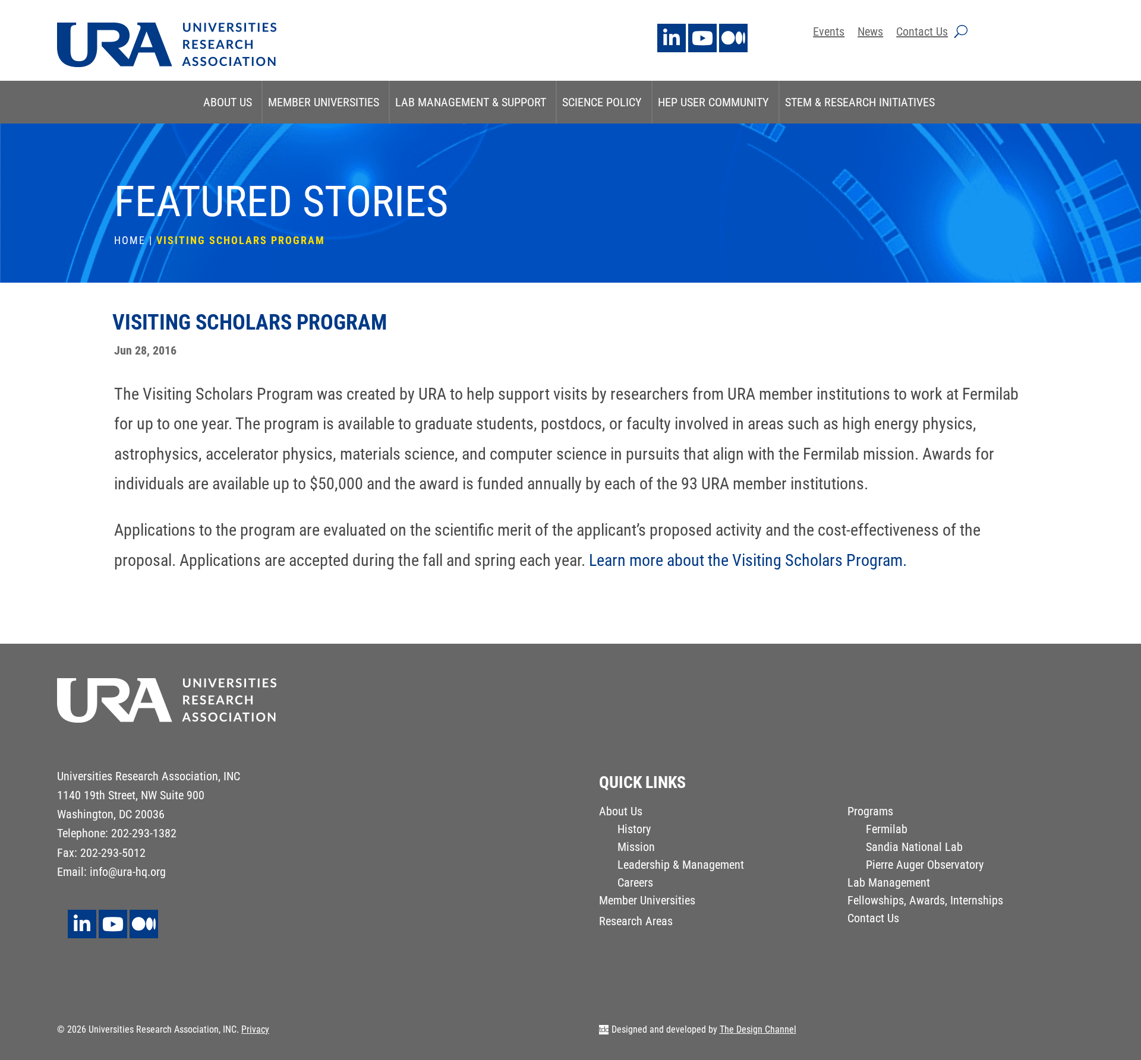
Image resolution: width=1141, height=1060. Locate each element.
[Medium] (733, 38)
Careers (635, 884)
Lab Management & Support (470, 102)
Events (828, 33)
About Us (227, 102)
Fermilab (886, 830)
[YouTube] (702, 38)
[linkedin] (671, 38)
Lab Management (888, 884)
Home (130, 240)
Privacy (255, 1029)
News (870, 33)
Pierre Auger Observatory (925, 866)
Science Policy (602, 102)
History (634, 830)
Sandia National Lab (914, 848)
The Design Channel (758, 1029)
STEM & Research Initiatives (860, 102)
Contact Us (922, 33)
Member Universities (323, 102)
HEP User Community (713, 102)
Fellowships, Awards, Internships (925, 901)
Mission (636, 848)
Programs (870, 812)
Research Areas (636, 922)
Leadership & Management (680, 866)
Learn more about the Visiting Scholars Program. (748, 560)
